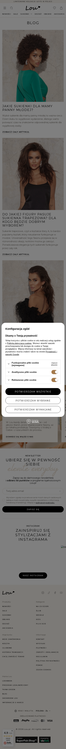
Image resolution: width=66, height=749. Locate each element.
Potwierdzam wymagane (33, 409)
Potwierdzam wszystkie (33, 391)
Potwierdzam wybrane (33, 400)
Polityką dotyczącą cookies (19, 343)
